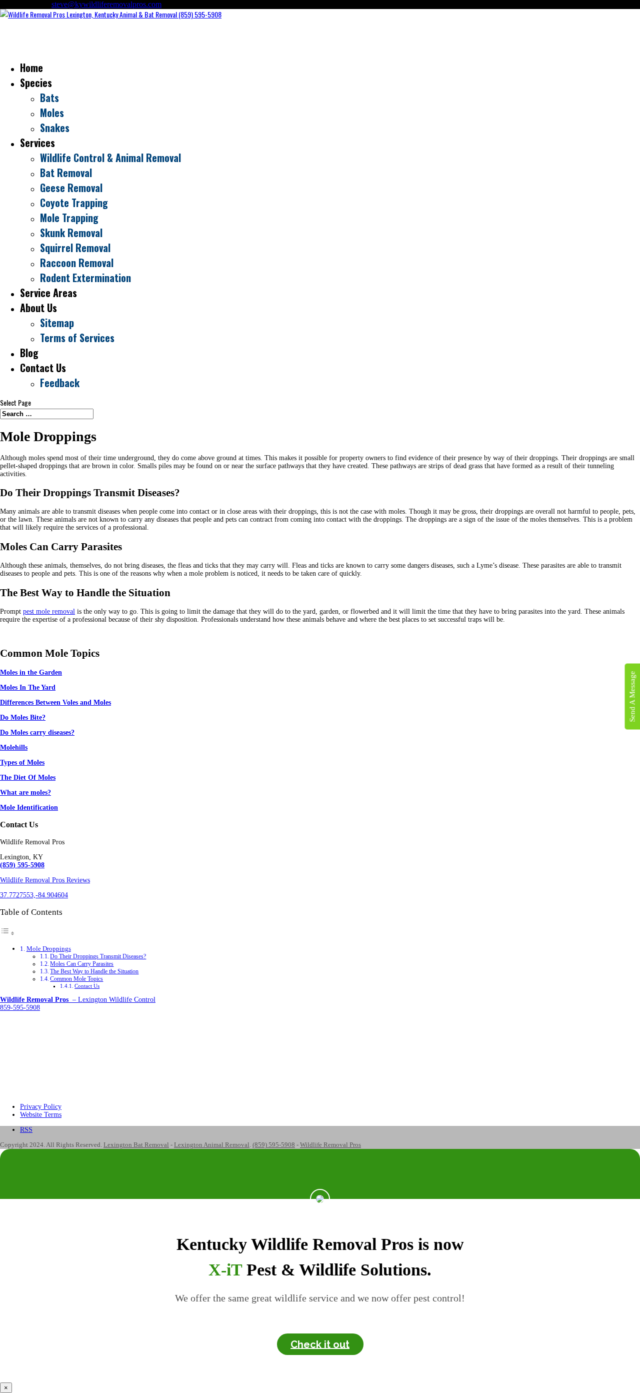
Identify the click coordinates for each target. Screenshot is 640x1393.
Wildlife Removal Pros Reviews (45, 880)
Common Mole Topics (76, 978)
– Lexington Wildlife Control (78, 999)
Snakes (55, 127)
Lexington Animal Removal (212, 1144)
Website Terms (41, 1114)
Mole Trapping (69, 217)
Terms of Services (77, 337)
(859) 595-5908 (273, 1144)
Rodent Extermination (85, 277)
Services (37, 142)
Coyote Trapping (74, 202)
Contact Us (87, 986)
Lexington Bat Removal (136, 1144)
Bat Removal (66, 172)
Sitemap (57, 322)
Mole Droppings (48, 948)
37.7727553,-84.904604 (34, 895)
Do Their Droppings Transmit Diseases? (98, 956)
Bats (49, 97)
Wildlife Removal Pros (330, 1144)
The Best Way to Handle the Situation (94, 971)
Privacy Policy (41, 1106)
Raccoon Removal (77, 262)
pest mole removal (49, 611)
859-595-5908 (20, 1007)
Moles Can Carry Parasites (82, 963)
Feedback (60, 382)
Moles (52, 112)
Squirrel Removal (75, 247)
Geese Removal (71, 187)
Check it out (320, 1344)
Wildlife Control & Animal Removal (110, 157)
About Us (38, 307)
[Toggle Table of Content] (7, 933)
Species (36, 82)
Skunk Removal (71, 232)
